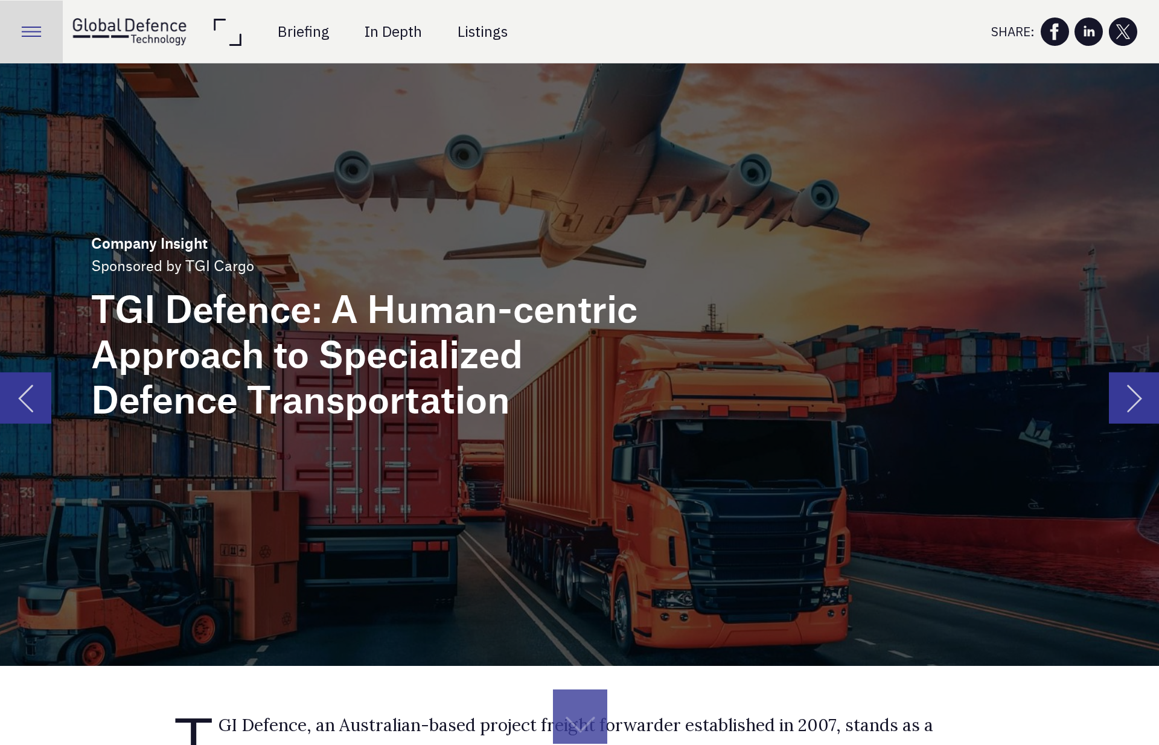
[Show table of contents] (31, 32)
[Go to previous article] (25, 398)
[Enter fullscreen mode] (227, 32)
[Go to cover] (129, 32)
